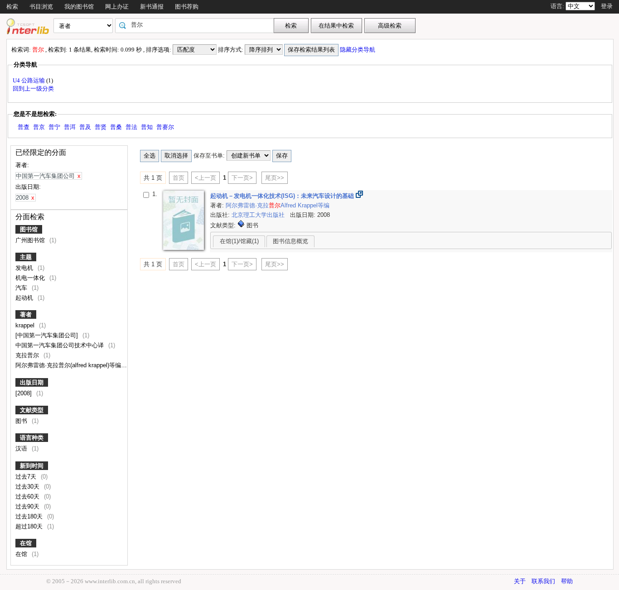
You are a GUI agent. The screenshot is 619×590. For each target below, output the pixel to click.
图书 (22, 420)
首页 (178, 177)
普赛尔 (165, 127)
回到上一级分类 (33, 88)
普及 (85, 127)
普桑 (116, 127)
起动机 (25, 297)
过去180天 (29, 516)
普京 (39, 127)
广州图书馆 (31, 240)
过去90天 (28, 506)
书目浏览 (41, 6)
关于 (520, 581)
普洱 (70, 127)
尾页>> (274, 177)
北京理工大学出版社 (259, 214)
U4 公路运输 (29, 80)
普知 (147, 127)
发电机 (25, 267)
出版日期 (32, 382)
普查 (23, 127)
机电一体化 (31, 277)
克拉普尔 (28, 355)
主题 (26, 257)
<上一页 (205, 177)
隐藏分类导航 (358, 49)
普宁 (54, 127)
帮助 (567, 581)
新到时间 (32, 465)
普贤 (100, 127)
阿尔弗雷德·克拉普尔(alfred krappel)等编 (69, 365)
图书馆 (29, 229)
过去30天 (28, 486)
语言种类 (32, 437)
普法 (131, 127)
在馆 (26, 543)
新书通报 (152, 6)
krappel (25, 325)
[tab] (239, 241)
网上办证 (117, 6)
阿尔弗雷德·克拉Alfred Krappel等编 (277, 205)
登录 (607, 6)
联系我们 (543, 581)
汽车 (22, 287)
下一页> (242, 177)
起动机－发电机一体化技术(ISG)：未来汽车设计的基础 (283, 195)
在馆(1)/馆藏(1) (239, 241)
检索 (12, 6)
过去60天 (28, 496)
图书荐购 (186, 6)
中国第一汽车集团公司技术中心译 (60, 345)
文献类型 (32, 410)
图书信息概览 (290, 241)
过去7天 (26, 476)
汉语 (22, 448)
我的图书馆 (79, 6)
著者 (26, 314)
